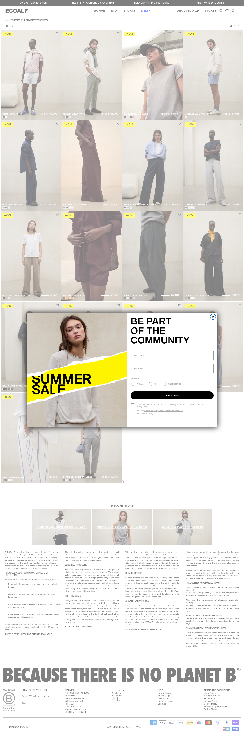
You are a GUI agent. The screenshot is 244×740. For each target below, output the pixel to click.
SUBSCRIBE (172, 395)
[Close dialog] (213, 317)
